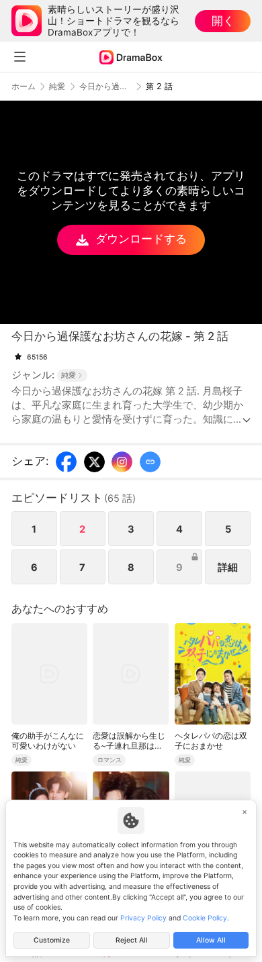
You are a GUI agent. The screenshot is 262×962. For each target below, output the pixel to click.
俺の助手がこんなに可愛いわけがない (47, 741)
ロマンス (109, 759)
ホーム (23, 86)
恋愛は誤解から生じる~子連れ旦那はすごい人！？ (129, 741)
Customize (52, 940)
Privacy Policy (143, 918)
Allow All (211, 940)
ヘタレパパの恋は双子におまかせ (211, 741)
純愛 (57, 86)
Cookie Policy (205, 918)
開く (223, 21)
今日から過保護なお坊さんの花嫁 (105, 86)
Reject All (132, 940)
